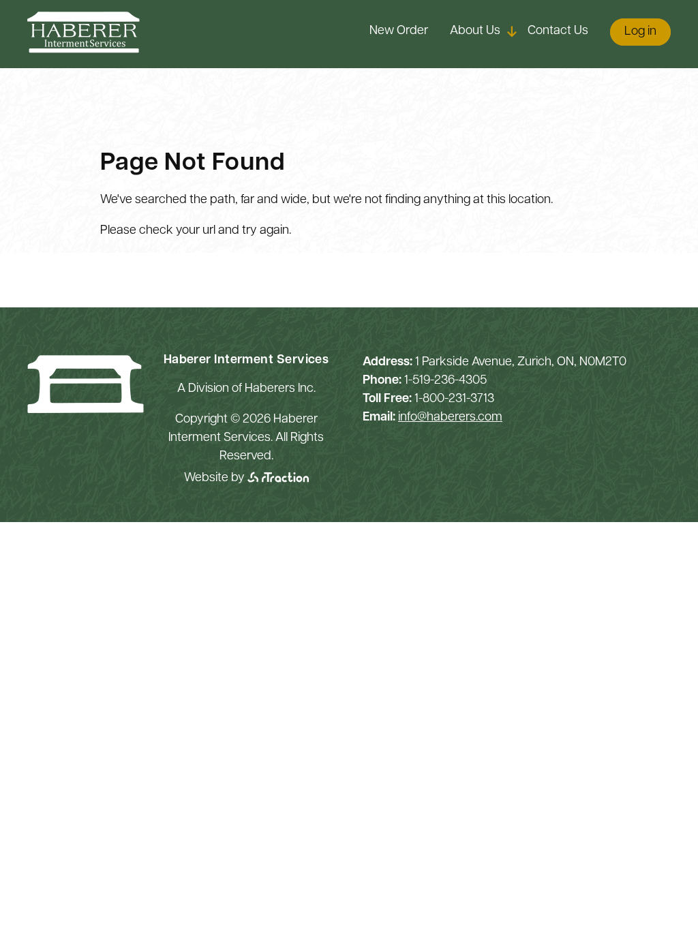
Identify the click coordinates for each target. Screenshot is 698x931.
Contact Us (558, 31)
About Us (475, 31)
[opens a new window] (278, 478)
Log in (640, 32)
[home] (83, 50)
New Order (398, 31)
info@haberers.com (450, 418)
